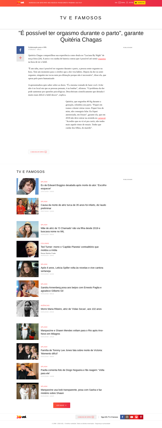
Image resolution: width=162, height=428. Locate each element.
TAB (124, 9)
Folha (70, 9)
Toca (133, 9)
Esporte (76, 9)
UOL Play (78, 3)
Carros (56, 9)
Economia (63, 9)
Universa (90, 9)
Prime (128, 9)
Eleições (34, 9)
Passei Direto (63, 3)
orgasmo (102, 58)
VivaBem (97, 9)
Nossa (120, 9)
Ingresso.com (34, 3)
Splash (83, 9)
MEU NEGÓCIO (52, 3)
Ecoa (106, 9)
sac (116, 2)
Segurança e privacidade (102, 423)
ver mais (60, 405)
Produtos (21, 9)
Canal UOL (113, 9)
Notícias (42, 9)
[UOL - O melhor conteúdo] (20, 2)
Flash (27, 9)
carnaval (101, 118)
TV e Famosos (81, 17)
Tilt (102, 9)
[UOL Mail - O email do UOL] (121, 2)
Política (49, 9)
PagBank (72, 3)
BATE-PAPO (43, 3)
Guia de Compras (142, 9)
